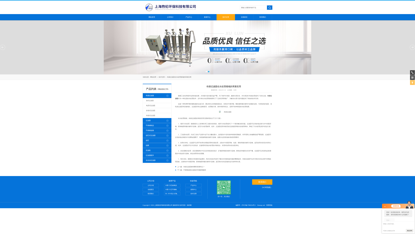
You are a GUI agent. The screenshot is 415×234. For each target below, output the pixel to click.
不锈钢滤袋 (150, 130)
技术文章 (226, 17)
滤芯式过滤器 (151, 135)
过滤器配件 (150, 155)
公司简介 (170, 17)
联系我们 (262, 17)
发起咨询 (409, 230)
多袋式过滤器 (150, 110)
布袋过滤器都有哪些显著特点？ (194, 167)
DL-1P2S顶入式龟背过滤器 (172, 193)
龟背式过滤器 (150, 105)
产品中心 (189, 17)
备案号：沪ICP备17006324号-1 (246, 205)
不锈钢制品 (150, 125)
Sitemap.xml (261, 205)
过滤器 (148, 120)
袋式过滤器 (150, 100)
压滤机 (148, 150)
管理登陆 (269, 205)
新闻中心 (207, 17)
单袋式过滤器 (150, 115)
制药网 (189, 205)
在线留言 (244, 17)
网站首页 (152, 17)
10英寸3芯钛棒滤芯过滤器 (172, 185)
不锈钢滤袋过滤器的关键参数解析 (194, 170)
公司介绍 (151, 185)
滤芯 (147, 140)
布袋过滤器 (150, 95)
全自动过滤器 (151, 160)
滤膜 (147, 145)
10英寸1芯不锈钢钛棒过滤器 (172, 189)
